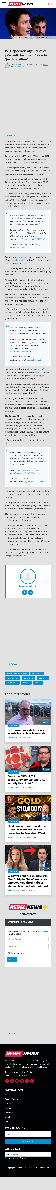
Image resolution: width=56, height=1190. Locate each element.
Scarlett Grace (13, 890)
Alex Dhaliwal (16, 65)
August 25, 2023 (35, 359)
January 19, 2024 (17, 247)
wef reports (37, 673)
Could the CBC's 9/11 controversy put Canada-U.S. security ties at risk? (26, 780)
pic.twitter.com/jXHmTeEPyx (22, 473)
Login (7, 1121)
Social (7, 1117)
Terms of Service (11, 1099)
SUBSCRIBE (43, 931)
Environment (12, 683)
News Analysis (12, 678)
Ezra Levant (12, 738)
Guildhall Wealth (14, 837)
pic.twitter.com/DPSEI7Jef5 (33, 239)
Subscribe (9, 1103)
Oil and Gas (28, 678)
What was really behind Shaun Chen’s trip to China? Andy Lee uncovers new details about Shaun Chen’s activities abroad (28, 881)
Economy (43, 678)
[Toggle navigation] (4, 4)
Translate (23, 1158)
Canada (26, 683)
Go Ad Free (12, 135)
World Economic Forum (17, 673)
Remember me (17, 953)
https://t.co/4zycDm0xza (27, 470)
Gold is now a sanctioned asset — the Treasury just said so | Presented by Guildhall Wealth (27, 829)
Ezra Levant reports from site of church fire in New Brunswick (28, 731)
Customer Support (12, 1108)
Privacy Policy (10, 1094)
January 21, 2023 (35, 481)
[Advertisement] (28, 106)
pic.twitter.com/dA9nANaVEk (23, 351)
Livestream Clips (14, 787)
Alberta (38, 683)
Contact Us (9, 1112)
